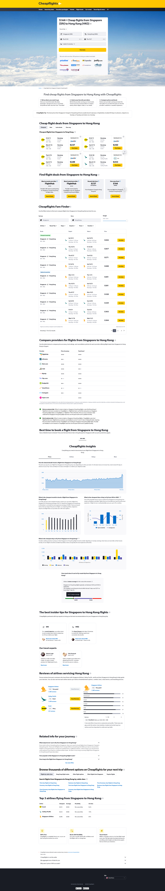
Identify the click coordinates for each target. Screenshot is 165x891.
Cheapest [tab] (43, 127)
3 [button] (121, 330)
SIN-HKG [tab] (82, 438)
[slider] (127, 221)
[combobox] (63, 29)
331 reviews (51, 711)
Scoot (49, 706)
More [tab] (115, 456)
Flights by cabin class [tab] (47, 774)
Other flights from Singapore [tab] (95, 774)
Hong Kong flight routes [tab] (62, 774)
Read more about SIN (52, 638)
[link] (50, 196)
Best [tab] (51, 127)
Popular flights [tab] (111, 774)
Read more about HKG (81, 638)
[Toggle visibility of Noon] (52, 565)
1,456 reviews (52, 701)
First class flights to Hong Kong (48, 783)
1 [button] (114, 330)
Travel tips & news (99, 9)
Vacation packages (62, 9)
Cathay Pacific (52, 696)
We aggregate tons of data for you (50, 860)
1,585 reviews (52, 691)
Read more (44, 665)
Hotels (72, 9)
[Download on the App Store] (85, 888)
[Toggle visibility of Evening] (66, 565)
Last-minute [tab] (59, 127)
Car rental (88, 9)
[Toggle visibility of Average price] (111, 527)
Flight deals (79, 9)
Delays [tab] (93, 456)
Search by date (49, 9)
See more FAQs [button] (69, 762)
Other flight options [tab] (78, 774)
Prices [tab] (49, 456)
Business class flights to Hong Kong (78, 783)
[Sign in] (108, 9)
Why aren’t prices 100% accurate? (50, 863)
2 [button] (117, 330)
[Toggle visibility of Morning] (45, 565)
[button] (91, 24)
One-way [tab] (68, 127)
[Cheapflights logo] (48, 4)
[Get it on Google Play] (78, 888)
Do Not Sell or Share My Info (77, 884)
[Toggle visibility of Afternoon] (59, 565)
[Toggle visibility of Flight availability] (100, 527)
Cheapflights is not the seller (48, 857)
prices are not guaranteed (73, 852)
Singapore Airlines (53, 686)
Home (41, 9)
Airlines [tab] (71, 456)
